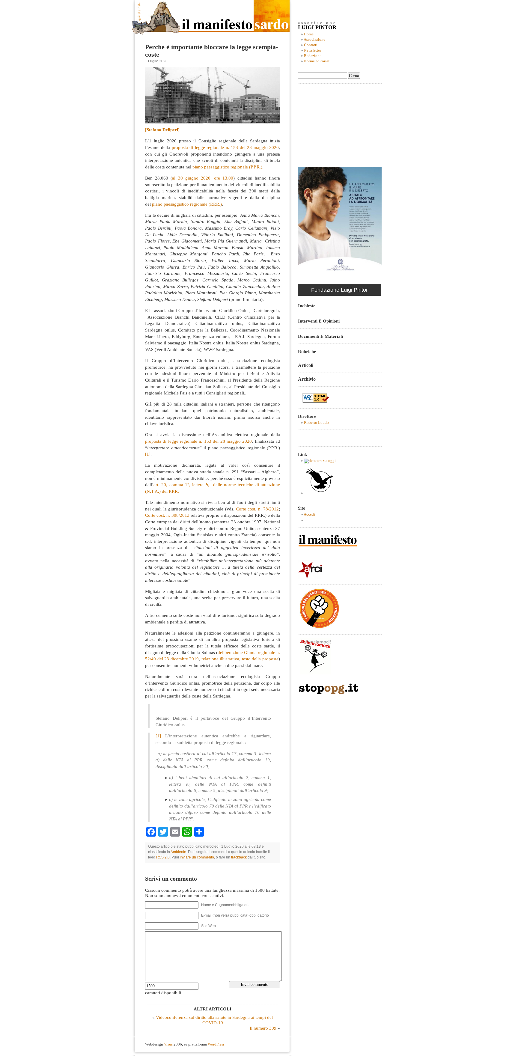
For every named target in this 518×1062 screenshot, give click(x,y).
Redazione (312, 56)
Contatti (310, 45)
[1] (147, 454)
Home (309, 34)
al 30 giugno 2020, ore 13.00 (202, 177)
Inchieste (306, 305)
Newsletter (312, 50)
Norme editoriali (317, 61)
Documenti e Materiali (320, 336)
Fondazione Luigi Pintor (339, 290)
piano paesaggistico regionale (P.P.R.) (227, 166)
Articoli (305, 365)
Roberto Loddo (316, 423)
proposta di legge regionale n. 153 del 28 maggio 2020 (225, 147)
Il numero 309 (263, 1028)
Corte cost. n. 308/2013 (167, 515)
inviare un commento (197, 857)
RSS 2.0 (163, 857)
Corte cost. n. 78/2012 (257, 508)
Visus (168, 1044)
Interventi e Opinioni (319, 320)
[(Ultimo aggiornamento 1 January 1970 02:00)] (320, 461)
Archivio (307, 379)
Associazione (314, 39)
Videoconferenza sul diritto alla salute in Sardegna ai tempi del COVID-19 (214, 1020)
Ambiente (178, 852)
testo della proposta (260, 658)
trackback (239, 857)
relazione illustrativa (220, 658)
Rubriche (307, 351)
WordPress (216, 1044)
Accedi (309, 514)
